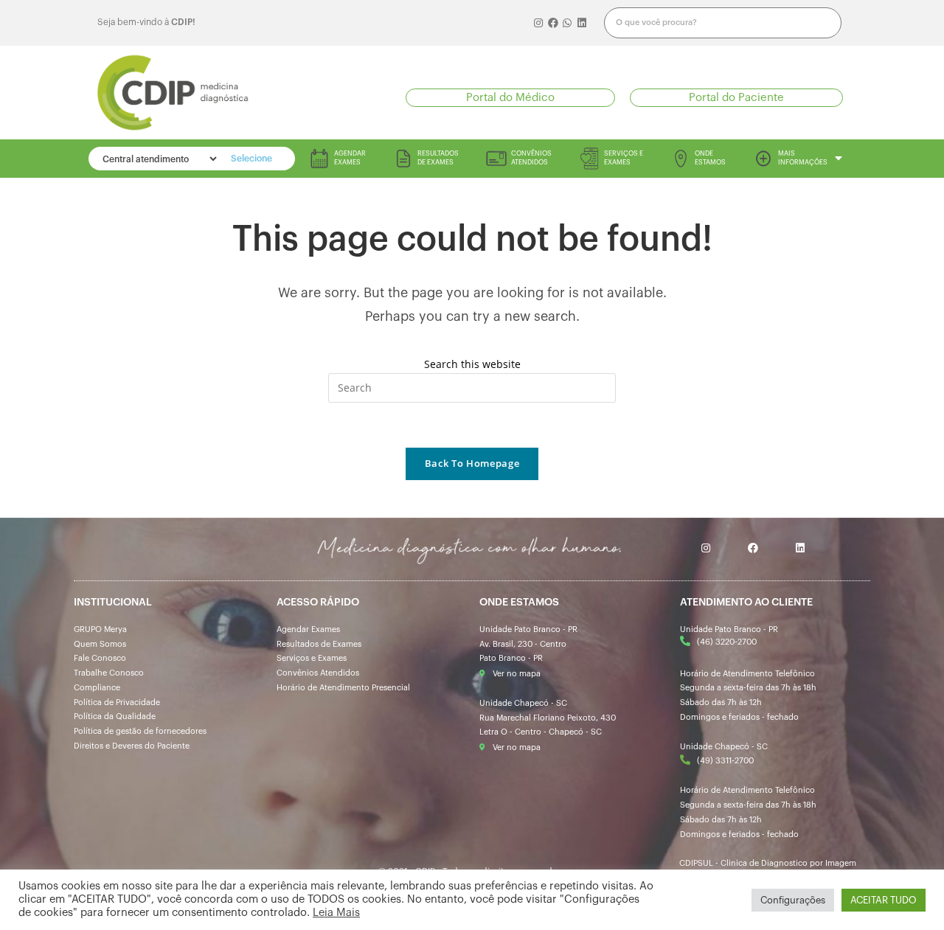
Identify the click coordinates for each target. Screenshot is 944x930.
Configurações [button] (792, 900)
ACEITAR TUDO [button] (883, 900)
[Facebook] (553, 22)
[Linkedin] (582, 22)
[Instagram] (539, 22)
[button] (510, 98)
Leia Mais (336, 912)
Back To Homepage (472, 463)
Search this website (472, 364)
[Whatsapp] (567, 22)
